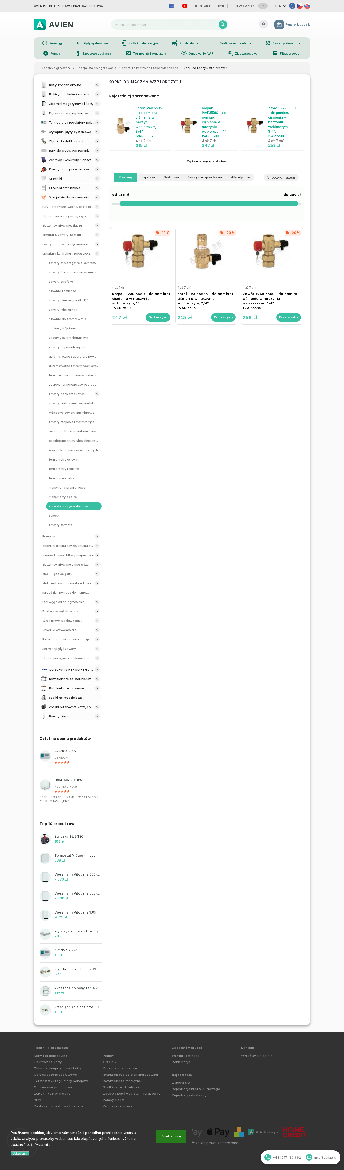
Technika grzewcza (51, 1047)
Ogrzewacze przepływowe (55, 1074)
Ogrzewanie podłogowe (53, 1087)
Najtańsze (148, 177)
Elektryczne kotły (48, 1062)
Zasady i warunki (187, 1047)
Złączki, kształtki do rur (53, 1093)
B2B (221, 6)
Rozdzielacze (185, 43)
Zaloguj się (181, 1082)
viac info (43, 1144)
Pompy (51, 53)
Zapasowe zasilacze (93, 53)
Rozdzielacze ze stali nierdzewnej (130, 1074)
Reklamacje (181, 1062)
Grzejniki (110, 1062)
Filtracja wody (285, 53)
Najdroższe (171, 177)
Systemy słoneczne (282, 43)
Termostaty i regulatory (146, 53)
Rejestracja (182, 1075)
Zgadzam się (171, 1136)
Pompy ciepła (114, 1100)
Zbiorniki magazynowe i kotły (57, 1068)
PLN (278, 6)
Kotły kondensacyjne (139, 43)
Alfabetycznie (240, 177)
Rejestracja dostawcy (189, 1095)
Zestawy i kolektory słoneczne (59, 1106)
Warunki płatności (186, 1055)
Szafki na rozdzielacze (232, 43)
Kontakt (203, 6)
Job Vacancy (243, 6)
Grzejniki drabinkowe (120, 1068)
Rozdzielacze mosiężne (122, 1081)
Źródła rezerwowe (118, 1106)
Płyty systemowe (92, 43)
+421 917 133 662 (283, 1157)
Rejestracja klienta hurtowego (196, 1089)
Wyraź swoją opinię (256, 1055)
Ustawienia (19, 1153)
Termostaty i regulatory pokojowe (61, 1081)
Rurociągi (52, 43)
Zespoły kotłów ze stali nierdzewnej (132, 1093)
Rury (37, 1100)
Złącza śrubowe (243, 53)
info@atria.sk (321, 1157)
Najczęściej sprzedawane (205, 177)
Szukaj (223, 24)
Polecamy (125, 177)
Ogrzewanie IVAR (197, 53)
